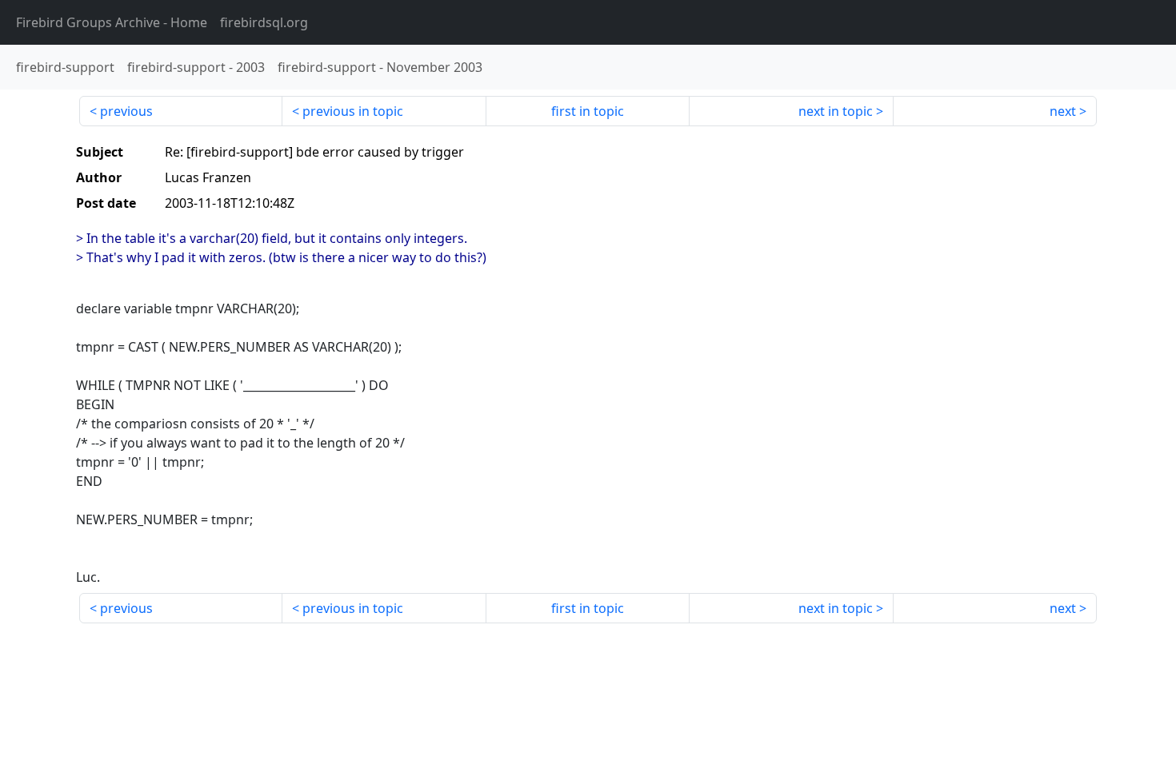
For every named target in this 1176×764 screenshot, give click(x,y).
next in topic (835, 111)
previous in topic (352, 111)
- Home (111, 22)
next (1063, 111)
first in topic (587, 111)
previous (126, 111)
